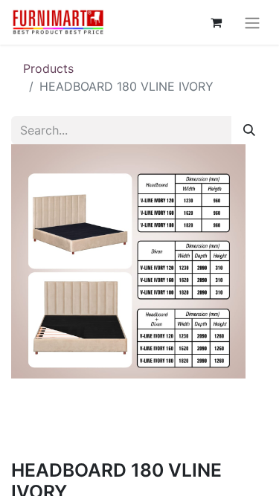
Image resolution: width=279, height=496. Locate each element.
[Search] (249, 130)
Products (48, 68)
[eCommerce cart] (216, 22)
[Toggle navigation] (252, 22)
